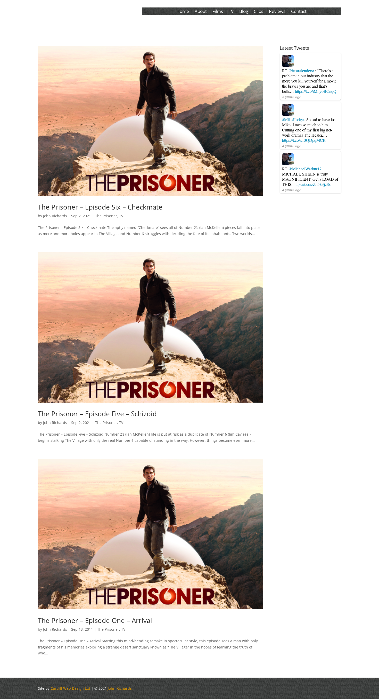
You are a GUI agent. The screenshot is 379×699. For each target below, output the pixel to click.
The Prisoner (106, 215)
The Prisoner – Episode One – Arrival (95, 620)
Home (182, 12)
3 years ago (291, 96)
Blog (243, 12)
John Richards (55, 215)
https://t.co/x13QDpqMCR (304, 140)
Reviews (277, 12)
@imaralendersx (301, 70)
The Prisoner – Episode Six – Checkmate (100, 207)
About (201, 12)
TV (231, 12)
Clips (258, 12)
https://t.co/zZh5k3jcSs (312, 184)
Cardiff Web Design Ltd (70, 688)
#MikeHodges (293, 119)
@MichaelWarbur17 (305, 168)
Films (217, 12)
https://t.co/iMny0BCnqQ (315, 91)
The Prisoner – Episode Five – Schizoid (97, 413)
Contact (299, 12)
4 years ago (291, 145)
